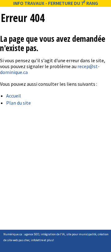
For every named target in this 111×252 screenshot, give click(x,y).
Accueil (13, 96)
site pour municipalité (81, 234)
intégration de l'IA (53, 234)
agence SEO (31, 234)
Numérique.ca (12, 234)
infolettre (37, 240)
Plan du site (18, 103)
